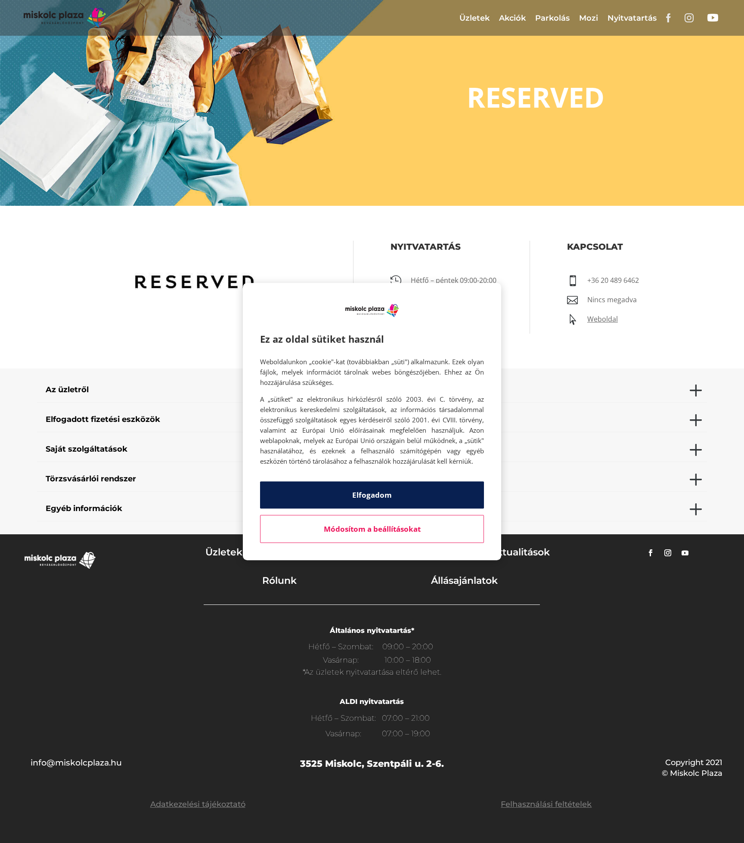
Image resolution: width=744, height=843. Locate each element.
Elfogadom (372, 495)
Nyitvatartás (632, 18)
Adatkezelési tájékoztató (197, 804)
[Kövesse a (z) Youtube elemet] (685, 553)
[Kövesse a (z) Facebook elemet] (650, 553)
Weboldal (602, 319)
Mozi (588, 18)
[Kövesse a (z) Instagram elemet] (668, 553)
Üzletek (474, 18)
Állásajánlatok (464, 580)
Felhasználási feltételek (546, 804)
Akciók (512, 18)
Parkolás (552, 18)
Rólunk (279, 580)
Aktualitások (520, 552)
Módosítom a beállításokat (372, 529)
